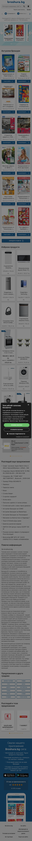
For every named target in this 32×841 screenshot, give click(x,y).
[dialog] (16, 420)
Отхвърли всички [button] (16, 429)
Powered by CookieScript (22, 436)
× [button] (28, 404)
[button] (16, 434)
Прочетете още (23, 421)
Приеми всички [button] (16, 425)
